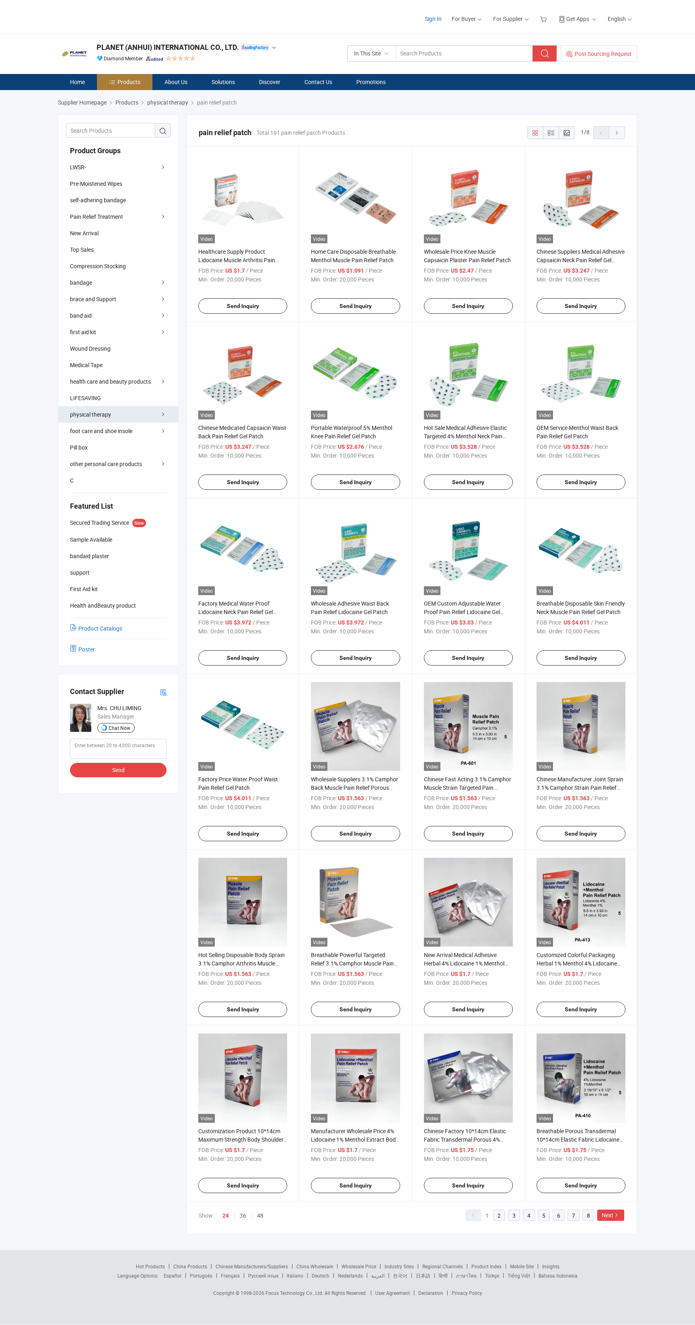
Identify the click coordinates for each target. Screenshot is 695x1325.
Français (230, 1275)
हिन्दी (443, 1275)
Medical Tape (86, 365)
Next (607, 1215)
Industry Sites (399, 1266)
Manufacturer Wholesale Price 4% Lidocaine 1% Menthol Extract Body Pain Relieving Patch (355, 1139)
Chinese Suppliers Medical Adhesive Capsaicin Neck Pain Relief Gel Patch (581, 260)
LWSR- (78, 167)
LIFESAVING (85, 398)
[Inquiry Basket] (544, 19)
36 (243, 1215)
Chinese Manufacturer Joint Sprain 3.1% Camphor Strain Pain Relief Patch (580, 787)
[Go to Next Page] (617, 133)
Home (77, 82)
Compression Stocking (98, 266)
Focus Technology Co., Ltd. (295, 1293)
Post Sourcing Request (603, 54)
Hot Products (150, 1266)
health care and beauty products (110, 381)
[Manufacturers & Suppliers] (109, 15)
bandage (81, 282)
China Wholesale (314, 1266)
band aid (81, 315)
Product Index (486, 1266)
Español (172, 1275)
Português (201, 1275)
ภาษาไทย (466, 1275)
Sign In (433, 19)
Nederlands (350, 1275)
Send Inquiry (243, 306)
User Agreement (392, 1293)
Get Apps (577, 19)
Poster (86, 649)
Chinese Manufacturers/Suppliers (252, 1266)
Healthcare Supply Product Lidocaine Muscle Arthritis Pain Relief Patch (236, 260)
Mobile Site (522, 1266)
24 (225, 1215)
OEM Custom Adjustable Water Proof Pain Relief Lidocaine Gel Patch (462, 612)
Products (128, 82)
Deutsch (320, 1275)
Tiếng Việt (519, 1275)
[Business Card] (163, 691)
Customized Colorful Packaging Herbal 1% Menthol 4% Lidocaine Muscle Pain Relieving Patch (577, 963)
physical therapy (90, 414)
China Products (190, 1266)
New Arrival (84, 233)
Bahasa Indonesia (558, 1275)
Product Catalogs (100, 628)
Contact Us (318, 82)
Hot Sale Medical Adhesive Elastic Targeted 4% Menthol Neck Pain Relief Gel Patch (465, 436)
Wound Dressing (90, 348)
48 (260, 1215)
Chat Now (119, 728)
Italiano (295, 1275)
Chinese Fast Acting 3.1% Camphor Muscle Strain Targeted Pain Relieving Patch (467, 787)
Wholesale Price (358, 1266)
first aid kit (83, 332)
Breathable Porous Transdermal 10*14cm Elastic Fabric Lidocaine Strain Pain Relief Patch (578, 1139)
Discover (269, 82)
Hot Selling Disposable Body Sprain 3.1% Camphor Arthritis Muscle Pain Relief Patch (241, 963)
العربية (378, 1275)
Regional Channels (442, 1266)
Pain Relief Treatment (96, 216)
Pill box (79, 447)
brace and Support (93, 299)
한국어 (400, 1275)
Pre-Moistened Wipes (96, 183)
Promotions (371, 82)
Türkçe (492, 1275)
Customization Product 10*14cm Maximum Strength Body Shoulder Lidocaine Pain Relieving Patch (241, 1139)
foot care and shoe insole (101, 431)
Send (118, 770)
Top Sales (82, 249)
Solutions (223, 82)
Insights (550, 1266)
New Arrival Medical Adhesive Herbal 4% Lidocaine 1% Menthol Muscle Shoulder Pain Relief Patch (466, 963)
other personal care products (106, 464)
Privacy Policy (467, 1293)
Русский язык (263, 1275)
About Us (175, 82)
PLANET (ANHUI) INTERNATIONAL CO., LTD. (168, 47)
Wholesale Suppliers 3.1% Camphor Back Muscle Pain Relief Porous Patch (354, 787)
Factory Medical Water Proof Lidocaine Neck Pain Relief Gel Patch (235, 612)
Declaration (430, 1293)
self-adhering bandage (98, 200)
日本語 (423, 1275)
